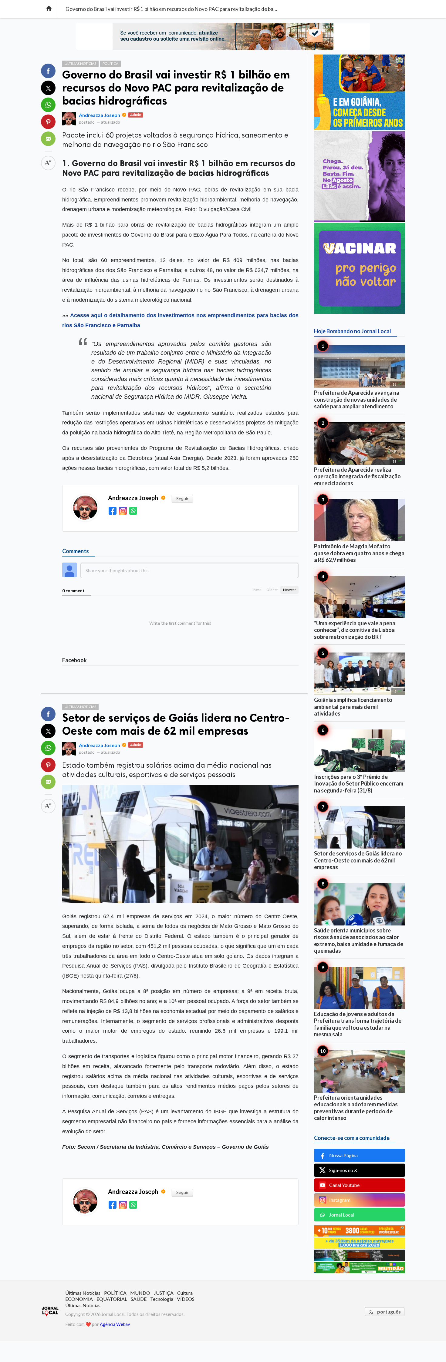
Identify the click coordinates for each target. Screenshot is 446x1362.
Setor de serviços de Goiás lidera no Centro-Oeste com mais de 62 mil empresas (176, 724)
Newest (289, 589)
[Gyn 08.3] (223, 36)
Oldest (272, 589)
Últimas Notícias (80, 63)
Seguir (182, 498)
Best (257, 589)
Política (110, 63)
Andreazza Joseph (99, 115)
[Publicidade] (359, 220)
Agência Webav (115, 1324)
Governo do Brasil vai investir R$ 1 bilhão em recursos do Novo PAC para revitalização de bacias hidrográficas (176, 87)
